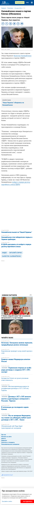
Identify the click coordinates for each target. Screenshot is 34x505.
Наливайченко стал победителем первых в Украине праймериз (16, 238)
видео (4, 253)
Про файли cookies (7, 501)
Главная (3, 8)
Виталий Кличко (15, 253)
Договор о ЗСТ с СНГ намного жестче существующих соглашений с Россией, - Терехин (16, 398)
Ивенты (3, 438)
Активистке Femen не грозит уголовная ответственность (14, 379)
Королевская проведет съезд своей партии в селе (16, 352)
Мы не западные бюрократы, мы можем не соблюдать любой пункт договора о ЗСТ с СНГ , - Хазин (16, 417)
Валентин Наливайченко (22, 56)
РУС (27, 3)
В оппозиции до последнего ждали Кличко (14, 408)
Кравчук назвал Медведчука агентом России (15, 360)
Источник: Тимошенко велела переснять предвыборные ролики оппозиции (16, 344)
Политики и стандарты (8, 442)
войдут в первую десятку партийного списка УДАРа (15, 183)
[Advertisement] (17, 275)
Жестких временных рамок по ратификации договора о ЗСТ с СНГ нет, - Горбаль (15, 388)
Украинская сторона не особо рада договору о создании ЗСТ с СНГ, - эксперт (16, 370)
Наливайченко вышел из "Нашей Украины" (16, 232)
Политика (10, 8)
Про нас (3, 434)
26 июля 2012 (18, 8)
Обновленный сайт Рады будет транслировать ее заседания (11, 427)
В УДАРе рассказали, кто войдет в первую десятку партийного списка (16, 245)
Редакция (4, 440)
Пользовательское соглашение (10, 444)
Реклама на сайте (6, 436)
